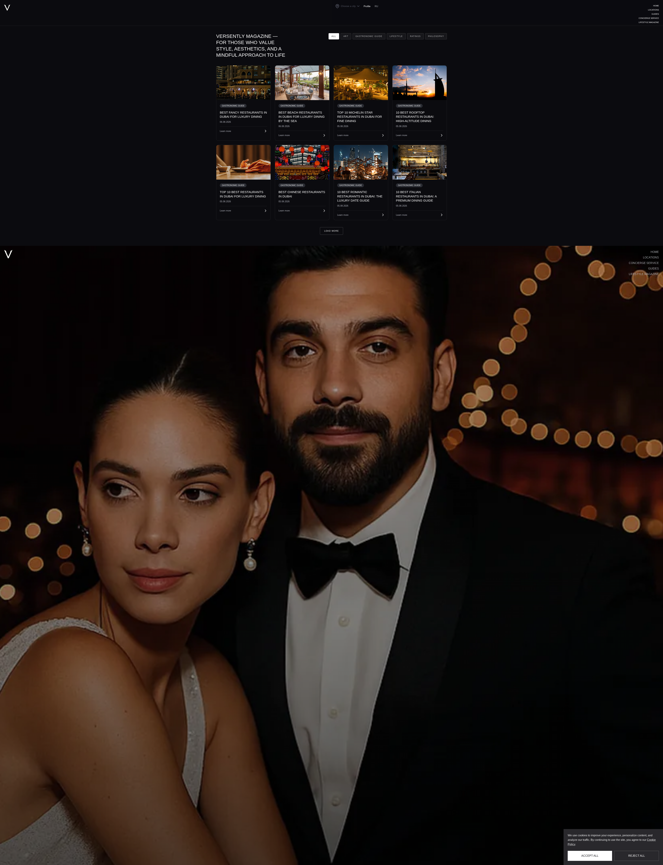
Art (345, 36)
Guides (655, 14)
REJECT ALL (636, 855)
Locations (653, 10)
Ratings (415, 36)
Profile (367, 6)
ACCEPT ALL (589, 855)
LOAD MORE (331, 231)
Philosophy (436, 36)
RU (376, 6)
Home (656, 6)
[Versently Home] (8, 254)
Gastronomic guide (368, 36)
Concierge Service (649, 18)
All (334, 36)
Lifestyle (396, 36)
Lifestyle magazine (649, 22)
